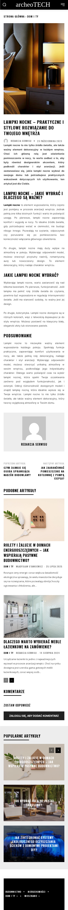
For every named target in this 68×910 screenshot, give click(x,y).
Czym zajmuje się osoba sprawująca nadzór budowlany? (17, 471)
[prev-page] (6, 680)
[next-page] (11, 680)
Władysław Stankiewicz (29, 566)
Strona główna (14, 16)
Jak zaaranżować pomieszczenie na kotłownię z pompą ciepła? (51, 473)
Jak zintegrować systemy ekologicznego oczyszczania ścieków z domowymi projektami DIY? (34, 843)
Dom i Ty (32, 16)
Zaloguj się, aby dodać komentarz (34, 715)
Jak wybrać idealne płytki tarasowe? (34, 803)
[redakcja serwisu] (7, 141)
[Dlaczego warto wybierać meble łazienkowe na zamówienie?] (34, 616)
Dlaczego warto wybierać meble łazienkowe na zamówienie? (32, 644)
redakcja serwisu (21, 141)
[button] (4, 5)
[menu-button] (62, 4)
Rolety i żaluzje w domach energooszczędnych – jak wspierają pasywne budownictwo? (27, 552)
